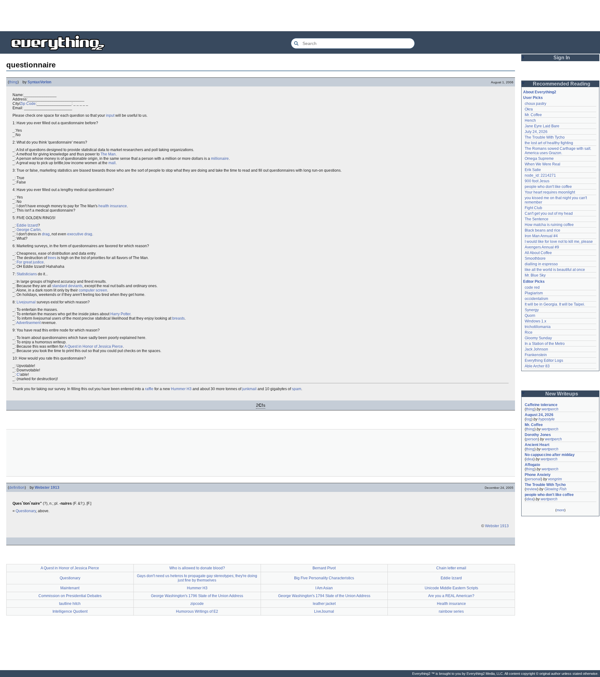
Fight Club (533, 208)
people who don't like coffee (548, 186)
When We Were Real (542, 164)
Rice (528, 332)
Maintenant (69, 588)
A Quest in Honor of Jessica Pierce (93, 346)
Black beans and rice (542, 230)
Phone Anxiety (538, 475)
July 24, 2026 (536, 132)
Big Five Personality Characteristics (324, 578)
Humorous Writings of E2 (197, 611)
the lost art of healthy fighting (549, 143)
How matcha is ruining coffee (549, 225)
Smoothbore (535, 258)
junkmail (249, 389)
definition (17, 487)
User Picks (533, 98)
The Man (108, 154)
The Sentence (536, 219)
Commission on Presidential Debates (70, 596)
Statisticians (27, 274)
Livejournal (26, 302)
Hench (530, 120)
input (110, 115)
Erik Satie (533, 170)
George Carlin (29, 230)
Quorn (530, 315)
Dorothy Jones (538, 435)
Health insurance (451, 603)
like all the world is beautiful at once (555, 269)
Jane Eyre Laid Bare (542, 126)
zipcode (197, 603)
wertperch (550, 409)
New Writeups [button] (561, 393)
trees (52, 258)
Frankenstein (536, 355)
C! (18, 374)
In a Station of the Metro (545, 343)
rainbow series (451, 611)
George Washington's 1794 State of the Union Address (324, 596)
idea (529, 459)
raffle (149, 389)
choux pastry (535, 103)
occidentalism (536, 299)
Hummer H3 (181, 389)
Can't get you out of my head (549, 213)
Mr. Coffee (533, 115)
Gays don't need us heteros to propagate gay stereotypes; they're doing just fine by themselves (197, 578)
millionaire (220, 158)
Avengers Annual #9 (542, 247)
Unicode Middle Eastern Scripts (451, 588)
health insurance (112, 206)
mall (112, 163)
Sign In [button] (561, 57)
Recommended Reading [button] (561, 83)
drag (46, 234)
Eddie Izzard (27, 225)
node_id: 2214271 (540, 175)
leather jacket (324, 603)
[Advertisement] (300, 16)
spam (296, 389)
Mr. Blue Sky (535, 275)
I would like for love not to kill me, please (559, 241)
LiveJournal (324, 611)
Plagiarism (534, 293)
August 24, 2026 (539, 415)
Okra (529, 109)
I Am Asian (324, 588)
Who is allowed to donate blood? (197, 568)
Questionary (26, 511)
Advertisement (28, 323)
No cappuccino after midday (550, 455)
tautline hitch (70, 603)
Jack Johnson (536, 349)
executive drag (79, 234)
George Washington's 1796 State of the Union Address (197, 596)
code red (532, 287)
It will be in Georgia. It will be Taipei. (555, 304)
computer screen (93, 290)
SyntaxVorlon (39, 82)
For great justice (30, 262)
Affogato (532, 465)
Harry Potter (120, 314)
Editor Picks (534, 281)
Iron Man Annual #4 (541, 236)
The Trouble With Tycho (545, 137)
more (560, 510)
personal (533, 479)
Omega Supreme (539, 158)
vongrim (555, 479)
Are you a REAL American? (451, 596)
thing (13, 82)
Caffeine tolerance (541, 405)
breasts (178, 318)
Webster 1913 (47, 487)
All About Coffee (538, 253)
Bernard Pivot (324, 568)
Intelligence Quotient (70, 611)
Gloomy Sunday (538, 338)
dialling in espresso (541, 264)
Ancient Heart (537, 445)
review (531, 489)
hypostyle (546, 419)
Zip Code (28, 103)
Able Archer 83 (537, 366)
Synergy (532, 310)
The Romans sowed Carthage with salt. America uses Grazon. (558, 150)
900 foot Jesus (537, 181)
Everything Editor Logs (544, 360)
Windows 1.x (535, 321)
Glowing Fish (555, 489)
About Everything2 (539, 92)
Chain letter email (451, 568)
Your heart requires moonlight (550, 192)
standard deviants (67, 286)
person (532, 439)
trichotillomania (538, 327)
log (528, 419)
